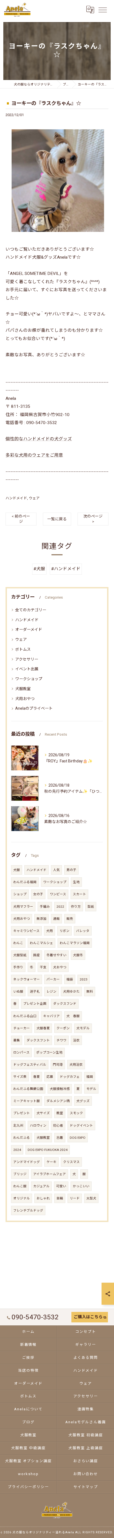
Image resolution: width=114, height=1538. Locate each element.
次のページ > (93, 519)
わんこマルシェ (41, 943)
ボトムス (23, 649)
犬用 (49, 931)
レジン (51, 991)
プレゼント (21, 1113)
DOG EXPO (78, 1138)
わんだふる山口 (25, 1016)
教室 (59, 1113)
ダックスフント (38, 1040)
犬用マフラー (23, 907)
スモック (76, 1113)
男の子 (71, 870)
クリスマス (71, 1162)
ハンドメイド (16, 498)
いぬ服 (18, 991)
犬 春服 (73, 1016)
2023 (83, 979)
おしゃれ (43, 1198)
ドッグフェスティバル (29, 1065)
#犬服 (39, 568)
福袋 (69, 979)
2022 (60, 907)
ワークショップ (28, 679)
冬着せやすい (56, 955)
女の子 (38, 894)
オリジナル (21, 1198)
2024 (17, 1150)
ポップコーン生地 (49, 1052)
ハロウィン (38, 1125)
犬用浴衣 (76, 1065)
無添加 (41, 919)
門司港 (58, 1065)
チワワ (61, 1040)
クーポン (63, 1028)
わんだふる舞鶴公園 (28, 1089)
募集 (16, 1040)
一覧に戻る (57, 519)
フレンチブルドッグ (28, 1210)
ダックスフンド (64, 1004)
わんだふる (21, 1138)
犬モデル (83, 1028)
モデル (91, 1089)
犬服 (16, 870)
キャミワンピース (26, 931)
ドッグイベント (81, 1125)
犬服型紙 (20, 955)
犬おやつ (59, 967)
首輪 (59, 1198)
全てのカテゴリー (30, 610)
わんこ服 (20, 1186)
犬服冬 (78, 955)
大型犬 (91, 1198)
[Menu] (102, 10)
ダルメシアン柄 (58, 1101)
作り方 (76, 907)
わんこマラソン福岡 (75, 943)
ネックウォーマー (26, 979)
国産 (36, 955)
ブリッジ (20, 1174)
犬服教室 (23, 689)
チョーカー (21, 1028)
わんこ (18, 943)
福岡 (89, 1077)
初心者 (58, 1125)
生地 (76, 882)
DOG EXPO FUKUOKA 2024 (48, 1150)
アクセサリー (26, 659)
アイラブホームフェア (49, 1174)
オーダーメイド (28, 629)
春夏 (36, 1077)
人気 (56, 870)
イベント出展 (26, 669)
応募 (49, 1077)
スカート (79, 894)
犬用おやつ (25, 698)
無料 (89, 991)
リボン (64, 931)
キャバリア (51, 1016)
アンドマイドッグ (26, 1162)
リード (75, 1198)
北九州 (18, 1125)
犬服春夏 (43, 1028)
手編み (45, 907)
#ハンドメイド (66, 568)
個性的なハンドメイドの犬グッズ (39, 438)
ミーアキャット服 (26, 1101)
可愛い (61, 1186)
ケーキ (51, 1162)
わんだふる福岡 (25, 882)
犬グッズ (83, 1101)
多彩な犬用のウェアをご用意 (34, 455)
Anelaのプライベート (34, 708)
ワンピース (58, 894)
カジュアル (41, 1186)
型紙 (90, 907)
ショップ (20, 894)
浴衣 (76, 1040)
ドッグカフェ (70, 1077)
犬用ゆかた (71, 991)
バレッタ (82, 931)
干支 (43, 967)
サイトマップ (85, 1487)
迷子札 (35, 991)
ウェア (34, 498)
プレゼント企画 (34, 1004)
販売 (69, 919)
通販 (56, 919)
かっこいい (81, 1186)
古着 (59, 1138)
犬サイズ (43, 1113)
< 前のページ (21, 519)
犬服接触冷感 (60, 1089)
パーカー (53, 979)
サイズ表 (20, 1077)
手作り (18, 967)
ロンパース (21, 1052)
